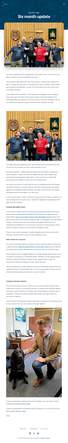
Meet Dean (23, 429)
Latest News (33, 429)
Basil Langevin (45, 438)
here (28, 404)
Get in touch (44, 429)
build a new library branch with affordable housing (34, 217)
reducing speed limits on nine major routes (33, 247)
